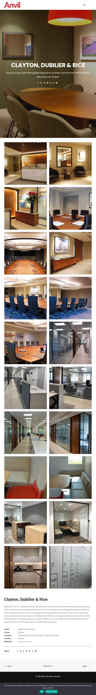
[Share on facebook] (38, 82)
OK (42, 691)
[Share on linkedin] (50, 82)
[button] (90, 5)
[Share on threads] (44, 82)
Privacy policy (51, 691)
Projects (48, 666)
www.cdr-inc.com (24, 642)
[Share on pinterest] (47, 82)
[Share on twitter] (41, 82)
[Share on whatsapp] (53, 82)
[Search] (83, 5)
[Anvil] (12, 5)
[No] (93, 689)
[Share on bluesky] (56, 82)
